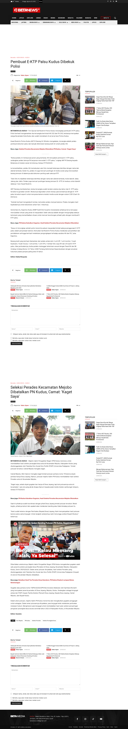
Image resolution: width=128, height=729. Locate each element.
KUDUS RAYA (20, 57)
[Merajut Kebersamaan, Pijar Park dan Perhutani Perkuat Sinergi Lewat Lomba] (90, 146)
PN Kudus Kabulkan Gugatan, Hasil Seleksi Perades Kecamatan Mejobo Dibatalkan (49, 223)
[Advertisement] (64, 39)
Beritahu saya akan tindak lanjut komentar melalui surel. (30, 338)
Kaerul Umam (20, 298)
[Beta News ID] (27, 10)
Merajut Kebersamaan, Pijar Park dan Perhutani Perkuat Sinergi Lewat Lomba (105, 145)
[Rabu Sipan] (12, 75)
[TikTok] (93, 719)
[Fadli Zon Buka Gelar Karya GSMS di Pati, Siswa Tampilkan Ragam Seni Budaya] (90, 124)
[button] (115, 17)
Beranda (13, 57)
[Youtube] (116, 1)
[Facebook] (108, 1)
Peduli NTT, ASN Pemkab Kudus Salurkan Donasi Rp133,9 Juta (104, 134)
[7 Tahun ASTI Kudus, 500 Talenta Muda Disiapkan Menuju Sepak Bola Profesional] (90, 111)
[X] (113, 1)
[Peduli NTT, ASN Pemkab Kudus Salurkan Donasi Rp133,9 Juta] (90, 135)
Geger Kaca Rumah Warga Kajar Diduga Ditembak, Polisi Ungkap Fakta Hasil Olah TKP (105, 99)
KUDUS (27, 57)
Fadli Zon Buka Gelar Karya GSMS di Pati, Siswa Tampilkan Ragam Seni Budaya (106, 123)
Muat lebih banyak (100, 154)
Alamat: (32, 716)
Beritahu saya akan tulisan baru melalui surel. (27, 340)
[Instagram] (111, 1)
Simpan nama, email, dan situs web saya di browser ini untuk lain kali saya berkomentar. (42, 334)
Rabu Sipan (25, 75)
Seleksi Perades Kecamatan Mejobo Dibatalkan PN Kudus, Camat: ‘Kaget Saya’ (47, 149)
